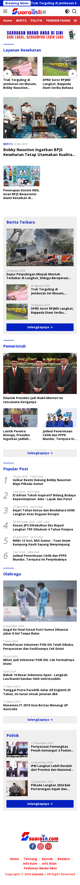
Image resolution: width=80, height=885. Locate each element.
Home (14, 859)
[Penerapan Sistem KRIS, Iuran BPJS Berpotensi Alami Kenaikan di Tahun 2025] (21, 176)
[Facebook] (32, 846)
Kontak (47, 859)
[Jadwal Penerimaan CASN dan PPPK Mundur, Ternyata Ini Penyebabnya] (60, 417)
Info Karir (30, 863)
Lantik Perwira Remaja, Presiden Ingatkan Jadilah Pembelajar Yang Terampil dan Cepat (18, 435)
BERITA (8, 144)
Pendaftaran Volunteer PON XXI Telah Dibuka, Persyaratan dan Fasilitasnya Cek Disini (38, 646)
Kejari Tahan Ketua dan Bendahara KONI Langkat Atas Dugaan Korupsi (44, 512)
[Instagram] (40, 846)
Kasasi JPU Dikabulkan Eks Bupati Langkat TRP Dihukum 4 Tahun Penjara (43, 527)
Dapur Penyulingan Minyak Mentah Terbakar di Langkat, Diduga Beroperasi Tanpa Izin (37, 276)
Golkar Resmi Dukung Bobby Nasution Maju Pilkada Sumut (42, 482)
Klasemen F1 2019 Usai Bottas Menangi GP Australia (35, 707)
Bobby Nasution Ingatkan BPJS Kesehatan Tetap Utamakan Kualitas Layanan (38, 154)
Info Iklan (49, 863)
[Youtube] (48, 846)
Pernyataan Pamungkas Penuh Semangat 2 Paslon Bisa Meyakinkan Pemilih (51, 748)
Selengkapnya (38, 327)
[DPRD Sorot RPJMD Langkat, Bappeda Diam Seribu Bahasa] (60, 66)
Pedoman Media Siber (40, 868)
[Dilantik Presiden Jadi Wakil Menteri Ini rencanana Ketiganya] (40, 373)
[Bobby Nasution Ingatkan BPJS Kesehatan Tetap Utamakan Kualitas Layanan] (40, 117)
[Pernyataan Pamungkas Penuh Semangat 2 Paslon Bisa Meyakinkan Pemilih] (17, 750)
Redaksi (64, 859)
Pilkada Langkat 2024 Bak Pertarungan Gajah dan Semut (50, 787)
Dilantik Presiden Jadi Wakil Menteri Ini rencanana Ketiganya (33, 400)
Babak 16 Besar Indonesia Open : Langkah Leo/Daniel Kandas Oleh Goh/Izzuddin (35, 677)
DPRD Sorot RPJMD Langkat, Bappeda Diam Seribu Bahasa (58, 83)
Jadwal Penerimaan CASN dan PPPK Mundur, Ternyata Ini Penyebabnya (59, 435)
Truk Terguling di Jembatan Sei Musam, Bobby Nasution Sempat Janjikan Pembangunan (20, 84)
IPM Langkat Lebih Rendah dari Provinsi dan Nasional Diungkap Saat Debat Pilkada (51, 768)
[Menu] (6, 11)
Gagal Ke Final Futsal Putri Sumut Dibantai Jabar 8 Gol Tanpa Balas (35, 631)
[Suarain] (29, 11)
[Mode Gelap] (67, 11)
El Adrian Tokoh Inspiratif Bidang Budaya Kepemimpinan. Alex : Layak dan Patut (44, 497)
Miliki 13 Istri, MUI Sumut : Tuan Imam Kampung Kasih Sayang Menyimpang (42, 542)
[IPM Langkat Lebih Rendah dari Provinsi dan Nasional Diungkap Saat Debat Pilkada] (17, 769)
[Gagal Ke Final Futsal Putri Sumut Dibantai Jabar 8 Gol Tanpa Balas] (40, 601)
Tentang (30, 859)
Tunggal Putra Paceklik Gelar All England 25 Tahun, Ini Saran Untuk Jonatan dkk (37, 692)
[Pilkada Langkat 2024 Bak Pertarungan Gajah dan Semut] (17, 788)
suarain (38, 874)
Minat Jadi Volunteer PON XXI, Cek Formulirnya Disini (38, 662)
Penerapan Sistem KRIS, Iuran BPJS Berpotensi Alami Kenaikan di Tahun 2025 (21, 194)
